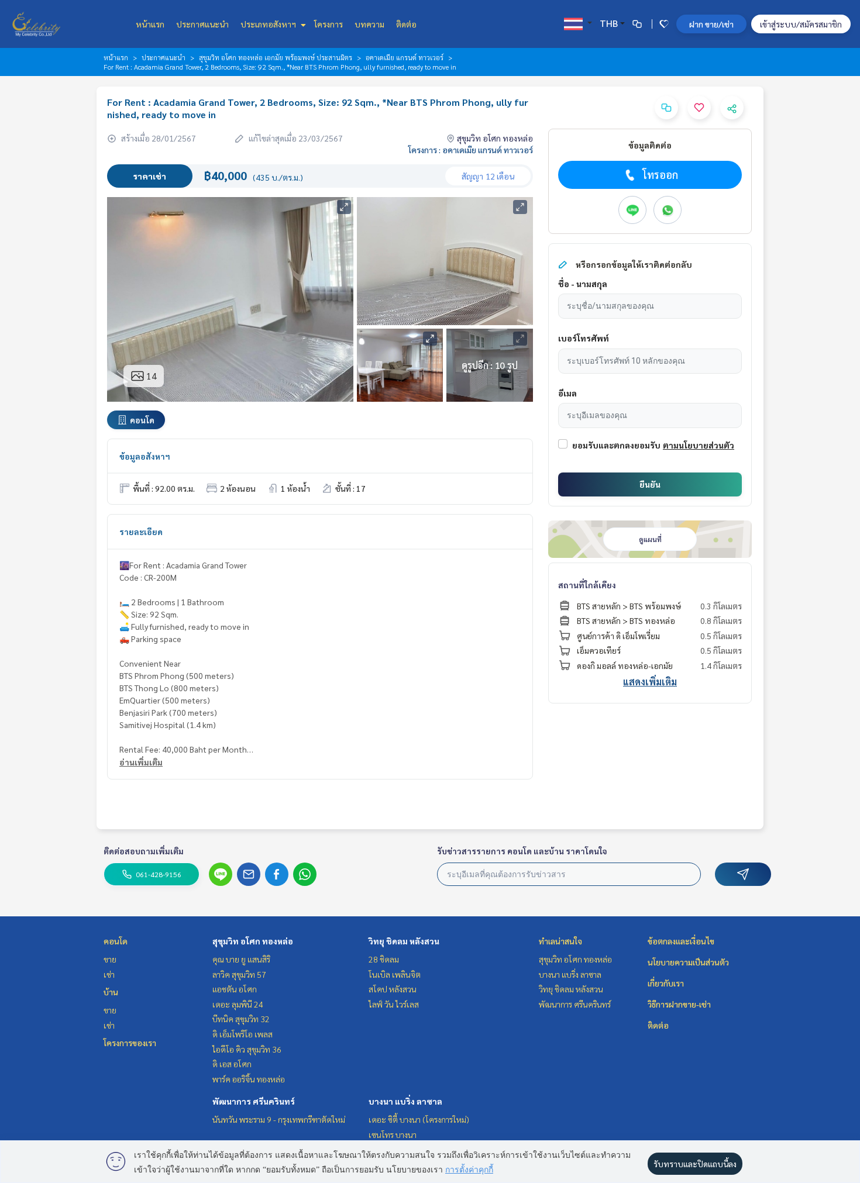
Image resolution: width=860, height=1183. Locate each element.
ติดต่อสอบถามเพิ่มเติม (144, 851)
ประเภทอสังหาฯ (269, 24)
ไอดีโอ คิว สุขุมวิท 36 (246, 1049)
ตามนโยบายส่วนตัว (698, 445)
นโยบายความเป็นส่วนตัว (688, 962)
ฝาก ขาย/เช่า (711, 24)
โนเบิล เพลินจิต (395, 974)
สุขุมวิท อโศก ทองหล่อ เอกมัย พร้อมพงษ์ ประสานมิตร (275, 57)
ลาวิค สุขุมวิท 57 (239, 974)
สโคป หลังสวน (393, 989)
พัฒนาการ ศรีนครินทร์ (253, 1101)
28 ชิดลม (384, 959)
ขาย (110, 959)
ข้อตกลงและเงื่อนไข (681, 941)
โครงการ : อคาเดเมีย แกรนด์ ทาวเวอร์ (470, 149)
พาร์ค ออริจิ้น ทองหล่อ (248, 1079)
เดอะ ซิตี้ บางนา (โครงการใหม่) (419, 1119)
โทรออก (660, 174)
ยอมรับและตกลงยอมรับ (616, 445)
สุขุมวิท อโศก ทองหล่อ (252, 941)
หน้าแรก (150, 24)
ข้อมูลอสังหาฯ (144, 456)
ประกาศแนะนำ (202, 24)
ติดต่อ (406, 24)
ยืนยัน (650, 484)
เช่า (109, 974)
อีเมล (567, 393)
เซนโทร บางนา (393, 1134)
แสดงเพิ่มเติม (650, 681)
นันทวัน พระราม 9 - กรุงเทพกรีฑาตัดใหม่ (278, 1119)
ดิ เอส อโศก (232, 1063)
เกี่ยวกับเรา (666, 983)
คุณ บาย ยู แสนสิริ (241, 959)
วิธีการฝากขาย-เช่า (679, 1004)
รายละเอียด (141, 531)
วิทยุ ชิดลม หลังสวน (404, 941)
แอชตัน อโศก (234, 989)
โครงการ (328, 24)
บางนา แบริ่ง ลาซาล (405, 1101)
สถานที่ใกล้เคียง (587, 585)
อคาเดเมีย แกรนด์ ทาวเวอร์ (404, 57)
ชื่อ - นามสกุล (582, 283)
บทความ (369, 24)
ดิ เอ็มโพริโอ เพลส (242, 1034)
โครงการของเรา (130, 1042)
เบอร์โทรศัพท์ (583, 338)
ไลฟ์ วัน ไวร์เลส (394, 1004)
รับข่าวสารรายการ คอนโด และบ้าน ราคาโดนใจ (522, 851)
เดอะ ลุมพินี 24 (237, 1004)
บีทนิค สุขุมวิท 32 (241, 1018)
